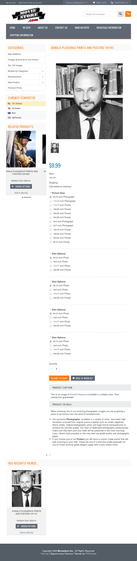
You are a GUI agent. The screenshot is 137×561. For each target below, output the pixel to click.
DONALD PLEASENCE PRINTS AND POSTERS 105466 (26, 172)
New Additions (14, 53)
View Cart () (121, 2)
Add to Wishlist (26, 192)
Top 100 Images (15, 65)
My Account (11, 2)
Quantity (53, 363)
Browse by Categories (18, 70)
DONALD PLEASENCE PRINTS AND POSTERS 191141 (26, 512)
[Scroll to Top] (0, 538)
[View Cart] (128, 14)
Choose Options (28, 186)
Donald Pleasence (79, 394)
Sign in (21, 2)
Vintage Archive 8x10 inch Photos (23, 59)
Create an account (34, 2)
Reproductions (14, 76)
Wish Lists (101, 2)
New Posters (13, 82)
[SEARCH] (120, 14)
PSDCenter (91, 553)
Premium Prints (15, 87)
